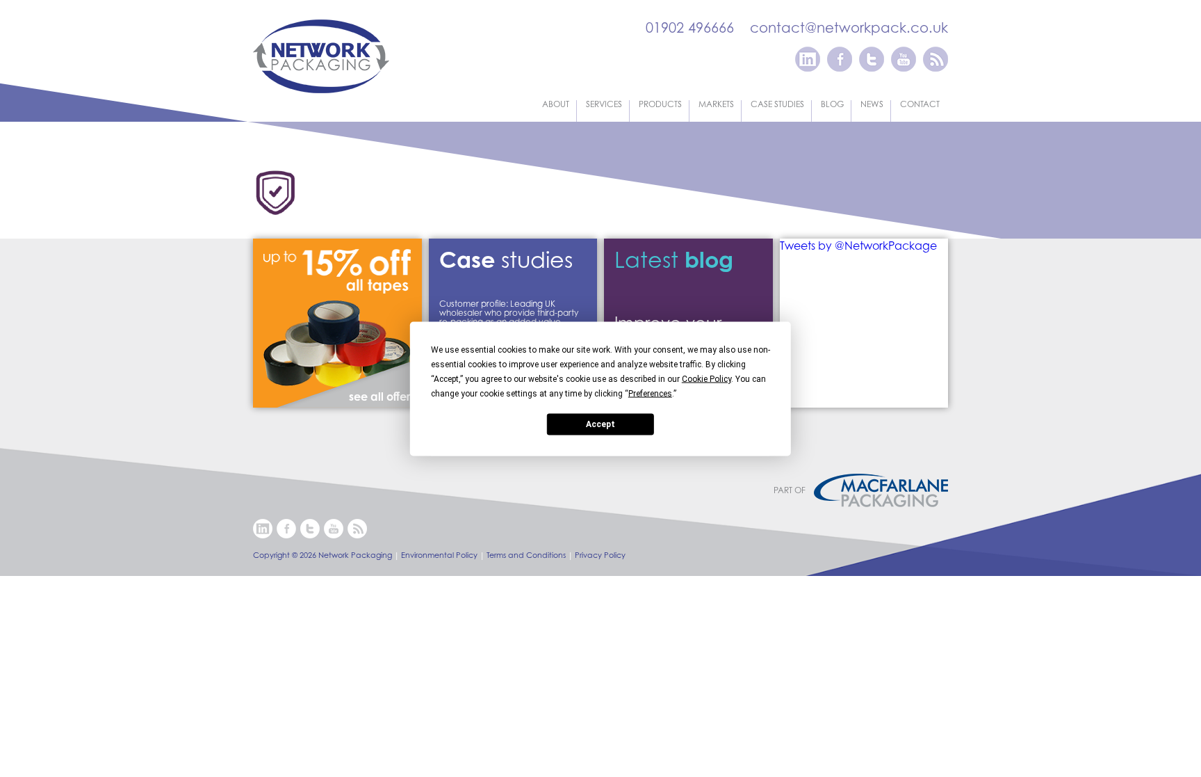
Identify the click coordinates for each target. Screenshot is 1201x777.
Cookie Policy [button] (706, 378)
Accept (600, 424)
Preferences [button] (650, 393)
